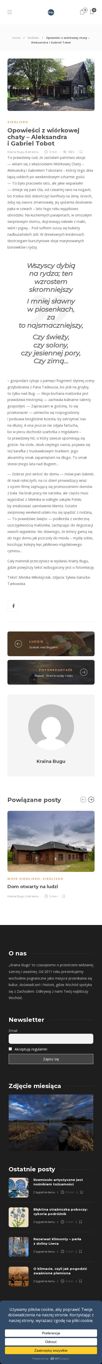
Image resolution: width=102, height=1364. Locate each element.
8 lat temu (32, 152)
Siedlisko (33, 38)
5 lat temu (32, 896)
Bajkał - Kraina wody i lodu (54, 675)
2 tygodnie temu (44, 1192)
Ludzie (36, 641)
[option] (51, 854)
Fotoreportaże (56, 670)
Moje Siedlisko (23, 879)
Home (16, 38)
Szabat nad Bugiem (43, 647)
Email (13, 1030)
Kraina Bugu (15, 152)
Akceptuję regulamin (31, 1049)
